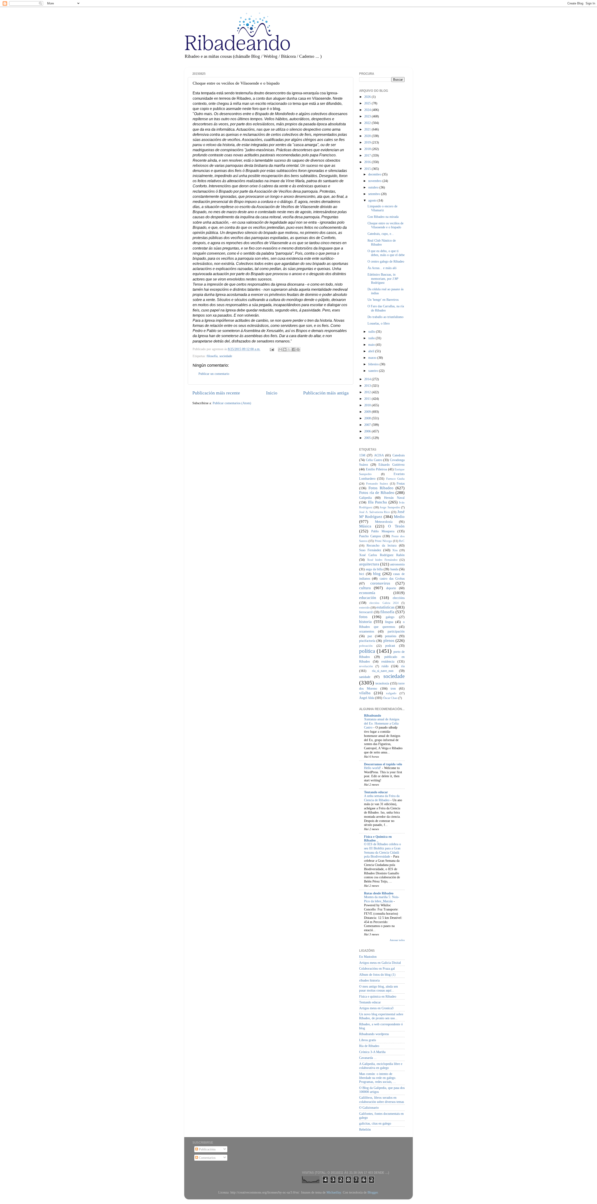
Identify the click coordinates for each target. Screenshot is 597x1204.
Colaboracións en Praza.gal (377, 968)
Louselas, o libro (379, 323)
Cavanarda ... (368, 1058)
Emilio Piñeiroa (376, 469)
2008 (368, 418)
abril (371, 351)
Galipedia (365, 497)
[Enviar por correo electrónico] (280, 349)
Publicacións (206, 1149)
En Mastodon (368, 956)
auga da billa (374, 569)
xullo (372, 331)
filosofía (212, 356)
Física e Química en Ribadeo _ (378, 838)
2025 (368, 103)
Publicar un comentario (213, 374)
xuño (372, 338)
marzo (372, 357)
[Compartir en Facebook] (293, 349)
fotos (363, 617)
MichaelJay (333, 1192)
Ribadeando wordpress (374, 1034)
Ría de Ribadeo (369, 1046)
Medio (399, 516)
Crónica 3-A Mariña (372, 1052)
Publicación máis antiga (326, 392)
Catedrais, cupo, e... (381, 234)
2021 (368, 129)
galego (390, 617)
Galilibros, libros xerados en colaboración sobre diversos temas (381, 1099)
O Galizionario (369, 1107)
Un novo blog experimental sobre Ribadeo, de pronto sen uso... (381, 1016)
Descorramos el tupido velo (383, 764)
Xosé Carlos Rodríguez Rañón (382, 555)
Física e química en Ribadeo (377, 996)
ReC (402, 541)
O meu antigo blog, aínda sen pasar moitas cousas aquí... (378, 988)
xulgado (391, 693)
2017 (368, 155)
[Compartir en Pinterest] (298, 349)
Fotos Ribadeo (380, 488)
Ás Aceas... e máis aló (382, 268)
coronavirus (380, 583)
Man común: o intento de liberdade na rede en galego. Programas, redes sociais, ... (377, 1078)
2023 (368, 116)
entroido (364, 607)
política (367, 651)
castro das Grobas (392, 578)
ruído (385, 666)
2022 (368, 123)
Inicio (271, 392)
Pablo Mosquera (383, 531)
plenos (388, 640)
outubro (373, 187)
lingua (389, 622)
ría (403, 666)
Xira (395, 550)
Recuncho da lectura (381, 545)
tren (393, 688)
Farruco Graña (395, 478)
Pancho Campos (370, 536)
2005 (368, 438)
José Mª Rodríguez (382, 514)
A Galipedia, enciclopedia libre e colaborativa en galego (380, 1066)
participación (396, 631)
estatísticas (385, 607)
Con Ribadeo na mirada (383, 217)
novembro (375, 181)
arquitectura (369, 564)
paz (370, 636)
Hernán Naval (394, 497)
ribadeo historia (369, 980)
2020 (368, 136)
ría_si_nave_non (382, 671)
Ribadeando (372, 715)
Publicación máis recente (216, 392)
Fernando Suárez (377, 483)
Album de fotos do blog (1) (377, 974)
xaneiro (373, 371)
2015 (368, 169)
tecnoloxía (382, 683)
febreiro (374, 364)
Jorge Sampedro (390, 507)
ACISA (379, 455)
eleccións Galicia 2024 (384, 603)
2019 (368, 142)
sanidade (364, 677)
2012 (368, 392)
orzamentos (366, 631)
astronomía (397, 564)
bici (361, 574)
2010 (368, 405)
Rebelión (365, 1129)
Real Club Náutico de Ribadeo (382, 242)
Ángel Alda (366, 698)
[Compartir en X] (289, 349)
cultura (365, 588)
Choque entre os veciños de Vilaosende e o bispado (385, 225)
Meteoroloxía (383, 521)
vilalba (365, 693)
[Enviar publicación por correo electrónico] (271, 349)
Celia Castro (374, 460)
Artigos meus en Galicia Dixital (380, 963)
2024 (368, 110)
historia (365, 621)
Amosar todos (397, 940)
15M (362, 455)
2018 (368, 149)
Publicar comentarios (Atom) (232, 403)
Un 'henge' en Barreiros (383, 299)
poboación (366, 645)
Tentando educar (376, 792)
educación (367, 597)
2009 (368, 412)
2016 (368, 162)
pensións (390, 636)
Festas (401, 483)
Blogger (373, 1192)
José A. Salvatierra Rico (374, 512)
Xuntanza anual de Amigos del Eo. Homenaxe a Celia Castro (381, 723)
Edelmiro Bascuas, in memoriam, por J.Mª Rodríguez (383, 278)
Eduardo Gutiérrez (391, 464)
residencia (387, 661)
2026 (368, 97)
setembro (374, 194)
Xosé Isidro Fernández (382, 559)
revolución (366, 666)
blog (377, 573)
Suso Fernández (370, 550)
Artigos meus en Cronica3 (376, 1008)
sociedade (225, 356)
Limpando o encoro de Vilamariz (382, 208)
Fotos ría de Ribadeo (376, 492)
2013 (368, 385)
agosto (373, 200)
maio (372, 344)
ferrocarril (366, 612)
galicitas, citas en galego (375, 1123)
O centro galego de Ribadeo (386, 261)
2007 (368, 425)
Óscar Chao (390, 698)
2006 (368, 431)
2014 (368, 379)
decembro (375, 174)
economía (367, 593)
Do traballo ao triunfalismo (385, 317)
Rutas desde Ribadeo (378, 893)
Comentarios (206, 1158)
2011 (368, 398)
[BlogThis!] (284, 349)
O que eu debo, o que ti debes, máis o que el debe (386, 253)
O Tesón (396, 526)
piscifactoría (367, 641)
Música (365, 526)
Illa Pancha (377, 502)
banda (394, 569)
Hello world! (373, 768)
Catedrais (398, 455)
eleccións (399, 598)
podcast (390, 645)
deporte (391, 588)
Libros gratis (367, 1040)
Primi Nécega (383, 541)
